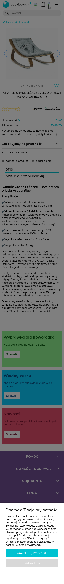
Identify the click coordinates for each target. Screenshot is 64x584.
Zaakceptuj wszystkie (32, 553)
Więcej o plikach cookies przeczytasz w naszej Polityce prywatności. (30, 543)
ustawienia (32, 563)
